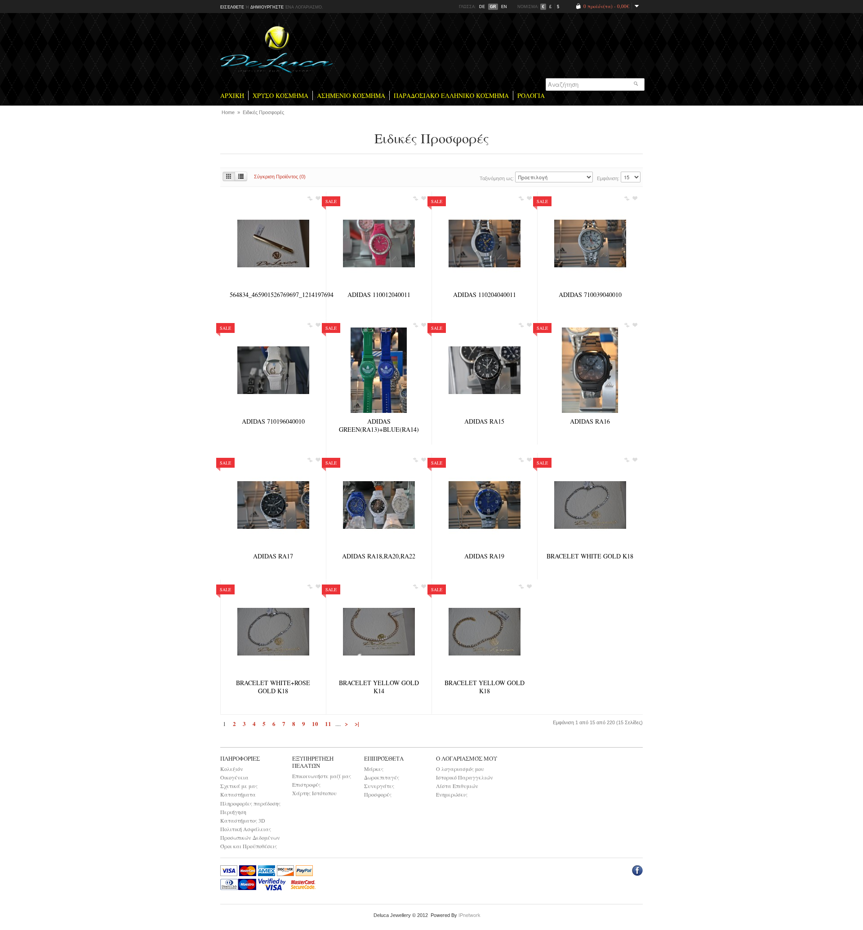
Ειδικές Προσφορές (263, 112)
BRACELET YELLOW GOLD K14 (379, 687)
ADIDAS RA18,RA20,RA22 (378, 556)
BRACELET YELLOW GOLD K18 (485, 687)
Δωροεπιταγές (381, 777)
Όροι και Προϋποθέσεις (248, 846)
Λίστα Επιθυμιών (457, 785)
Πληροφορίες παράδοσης (250, 803)
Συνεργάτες (379, 785)
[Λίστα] (241, 176)
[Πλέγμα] (228, 176)
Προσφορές (377, 794)
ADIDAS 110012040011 (378, 295)
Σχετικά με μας (239, 785)
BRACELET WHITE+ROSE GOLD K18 (273, 687)
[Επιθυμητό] (318, 199)
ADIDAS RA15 (484, 421)
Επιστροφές (306, 784)
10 (315, 723)
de (482, 6)
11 (328, 723)
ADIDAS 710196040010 (273, 421)
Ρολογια (531, 95)
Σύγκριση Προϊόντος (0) (280, 176)
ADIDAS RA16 (590, 421)
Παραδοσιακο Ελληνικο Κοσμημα (451, 95)
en (504, 6)
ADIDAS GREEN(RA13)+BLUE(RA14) (379, 425)
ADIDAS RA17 (273, 556)
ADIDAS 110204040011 (484, 295)
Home (229, 112)
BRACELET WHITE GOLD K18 (590, 556)
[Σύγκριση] (310, 199)
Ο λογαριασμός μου (460, 768)
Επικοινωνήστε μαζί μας (321, 775)
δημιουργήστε (267, 7)
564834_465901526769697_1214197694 (273, 295)
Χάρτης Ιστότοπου (314, 793)
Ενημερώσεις (451, 794)
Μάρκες (373, 768)
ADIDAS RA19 (484, 556)
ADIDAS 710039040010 (590, 295)
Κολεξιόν (231, 768)
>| (357, 723)
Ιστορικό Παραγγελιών (464, 777)
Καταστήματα (238, 794)
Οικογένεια (234, 777)
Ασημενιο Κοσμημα (351, 95)
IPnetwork (469, 914)
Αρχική (232, 95)
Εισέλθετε (232, 7)
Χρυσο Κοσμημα (280, 95)
